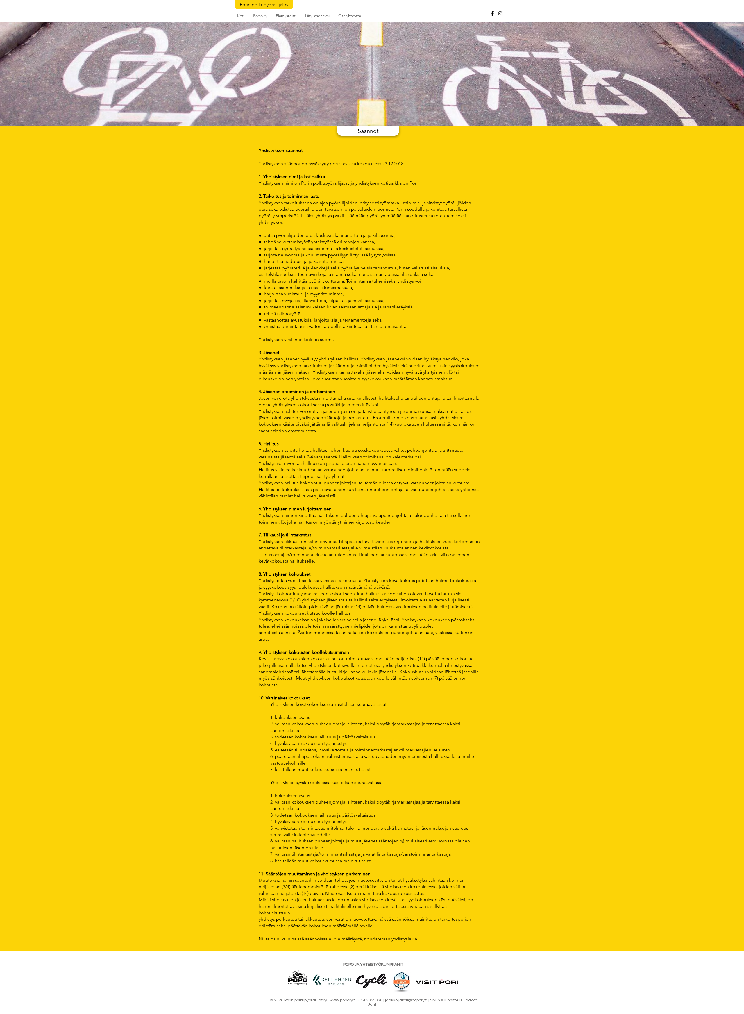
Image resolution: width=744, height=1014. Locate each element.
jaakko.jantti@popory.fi (406, 1000)
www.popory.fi (343, 1000)
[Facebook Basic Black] (492, 13)
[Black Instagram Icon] (500, 13)
